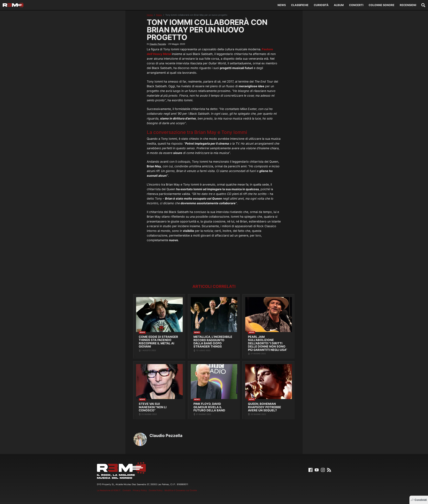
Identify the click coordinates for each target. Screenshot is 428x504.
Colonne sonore (381, 5)
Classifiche (299, 5)
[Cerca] (423, 5)
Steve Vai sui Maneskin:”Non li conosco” (153, 407)
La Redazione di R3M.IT (109, 490)
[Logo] (13, 5)
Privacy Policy (140, 490)
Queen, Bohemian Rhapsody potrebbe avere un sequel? (264, 407)
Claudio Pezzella (157, 44)
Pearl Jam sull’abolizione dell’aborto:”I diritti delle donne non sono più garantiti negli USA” (267, 343)
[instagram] (323, 469)
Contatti (127, 490)
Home (150, 15)
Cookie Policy (156, 490)
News (282, 5)
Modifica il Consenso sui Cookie (181, 490)
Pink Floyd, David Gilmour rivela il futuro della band (209, 407)
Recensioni (408, 5)
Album (339, 5)
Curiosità (321, 5)
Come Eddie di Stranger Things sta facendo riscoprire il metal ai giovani (158, 341)
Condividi (420, 499)
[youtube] (317, 469)
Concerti (356, 5)
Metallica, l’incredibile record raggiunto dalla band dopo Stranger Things (212, 341)
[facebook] (310, 469)
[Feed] (329, 469)
